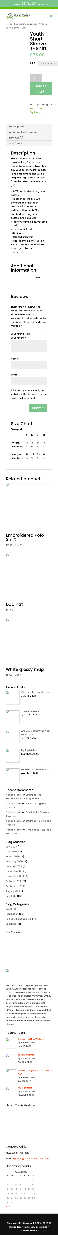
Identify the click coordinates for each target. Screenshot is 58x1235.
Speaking (11, 923)
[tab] (29, 126)
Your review (18, 337)
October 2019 (14, 881)
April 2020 (12, 851)
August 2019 (13, 891)
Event (9, 909)
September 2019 (15, 886)
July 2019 (11, 896)
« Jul (8, 1206)
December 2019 (15, 871)
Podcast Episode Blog (18, 919)
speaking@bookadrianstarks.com (31, 1158)
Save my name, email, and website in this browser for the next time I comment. (29, 394)
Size (32, 62)
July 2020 (11, 846)
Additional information (23, 132)
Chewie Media (29, 1230)
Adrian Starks (14, 794)
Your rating (17, 333)
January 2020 (14, 866)
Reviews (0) (16, 137)
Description (16, 126)
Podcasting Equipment (26, 23)
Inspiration (12, 914)
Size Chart (15, 143)
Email (15, 374)
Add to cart (41, 89)
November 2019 (15, 876)
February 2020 (14, 861)
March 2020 (13, 856)
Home (9, 23)
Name (15, 358)
